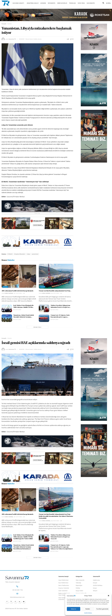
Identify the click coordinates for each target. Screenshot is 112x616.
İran (13, 489)
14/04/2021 (22, 39)
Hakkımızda (96, 591)
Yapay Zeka (81, 3)
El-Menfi (10, 254)
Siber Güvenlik (62, 3)
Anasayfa (4, 24)
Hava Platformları (63, 591)
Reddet (87, 609)
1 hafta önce (18, 293)
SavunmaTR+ (91, 3)
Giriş (109, 3)
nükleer (29, 489)
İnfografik (51, 3)
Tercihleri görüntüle (102, 609)
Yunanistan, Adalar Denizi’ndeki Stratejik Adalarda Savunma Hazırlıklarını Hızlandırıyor (23, 558)
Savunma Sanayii (18, 3)
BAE (9, 489)
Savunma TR (12, 39)
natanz (23, 489)
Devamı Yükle (37, 327)
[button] (108, 595)
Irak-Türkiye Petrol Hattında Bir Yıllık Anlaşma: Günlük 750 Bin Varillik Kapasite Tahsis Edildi (23, 548)
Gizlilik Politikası (88, 613)
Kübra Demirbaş (9, 293)
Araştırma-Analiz (32, 3)
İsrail (17, 489)
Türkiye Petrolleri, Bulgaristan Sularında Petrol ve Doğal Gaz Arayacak (60, 548)
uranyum (35, 489)
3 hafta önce (17, 309)
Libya (28, 254)
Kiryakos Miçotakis (19, 254)
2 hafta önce (55, 293)
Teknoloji (72, 3)
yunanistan (35, 254)
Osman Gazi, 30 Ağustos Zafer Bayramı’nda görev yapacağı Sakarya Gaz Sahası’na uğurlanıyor (62, 558)
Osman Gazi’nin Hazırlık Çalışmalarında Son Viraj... (55, 291)
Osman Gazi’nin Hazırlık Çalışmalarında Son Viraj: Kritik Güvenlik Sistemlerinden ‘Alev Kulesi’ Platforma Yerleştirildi (56, 528)
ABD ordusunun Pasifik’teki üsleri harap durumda (17, 291)
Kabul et (73, 609)
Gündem (43, 3)
